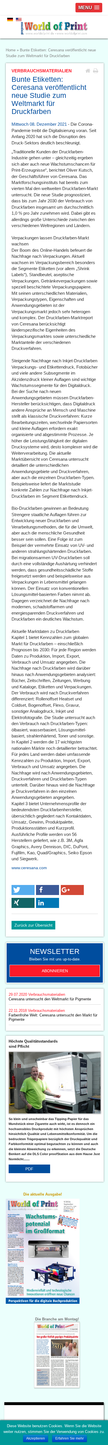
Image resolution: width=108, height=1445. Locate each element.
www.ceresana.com (29, 867)
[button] (23, 890)
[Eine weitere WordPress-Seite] (54, 27)
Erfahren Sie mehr (69, 1438)
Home (11, 50)
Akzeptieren (35, 1438)
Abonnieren (55, 971)
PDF (29, 1169)
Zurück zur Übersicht (33, 925)
